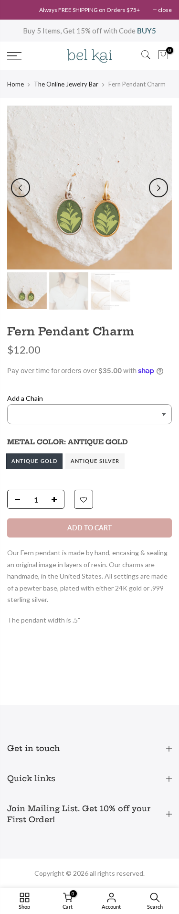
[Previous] (20, 187)
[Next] (158, 187)
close (165, 9)
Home (15, 84)
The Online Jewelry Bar (66, 84)
